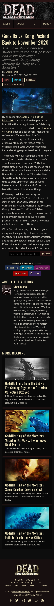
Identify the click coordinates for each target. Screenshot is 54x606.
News (6, 80)
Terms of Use (19, 594)
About (33, 585)
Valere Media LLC (21, 591)
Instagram (43, 267)
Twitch (36, 273)
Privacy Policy (34, 594)
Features (38, 582)
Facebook (13, 267)
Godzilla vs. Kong (13, 84)
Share (47, 253)
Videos (14, 582)
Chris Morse (11, 71)
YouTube (21, 273)
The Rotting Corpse (15, 585)
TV (37, 580)
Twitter (28, 267)
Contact (44, 585)
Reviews (25, 582)
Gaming (19, 580)
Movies (17, 80)
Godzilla (30, 80)
